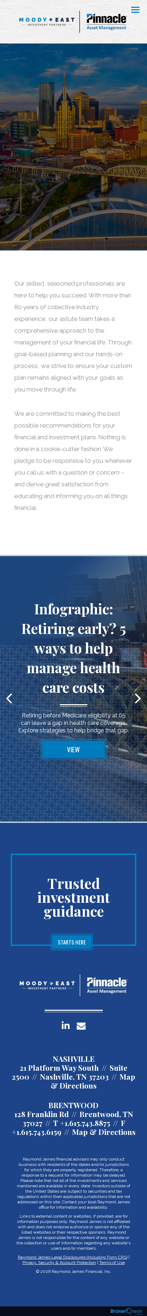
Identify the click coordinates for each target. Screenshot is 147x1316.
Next (138, 698)
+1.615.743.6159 (36, 1132)
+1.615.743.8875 (85, 1123)
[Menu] (131, 9)
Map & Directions (93, 1080)
